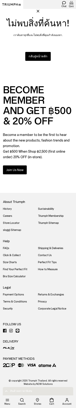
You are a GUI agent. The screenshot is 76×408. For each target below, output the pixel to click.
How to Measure (48, 269)
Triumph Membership (51, 216)
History (7, 209)
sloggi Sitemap (12, 230)
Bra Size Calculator (14, 276)
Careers (7, 216)
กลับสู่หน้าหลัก (38, 56)
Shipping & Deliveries (50, 248)
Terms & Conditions (15, 301)
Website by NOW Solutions (38, 384)
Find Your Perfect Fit (15, 269)
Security (8, 308)
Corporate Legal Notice (52, 308)
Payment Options (13, 294)
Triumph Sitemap (48, 223)
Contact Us (45, 255)
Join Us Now (14, 170)
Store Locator (11, 223)
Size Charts (10, 262)
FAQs (6, 248)
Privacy (42, 301)
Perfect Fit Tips (47, 262)
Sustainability (46, 209)
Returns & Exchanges (51, 294)
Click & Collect (12, 255)
